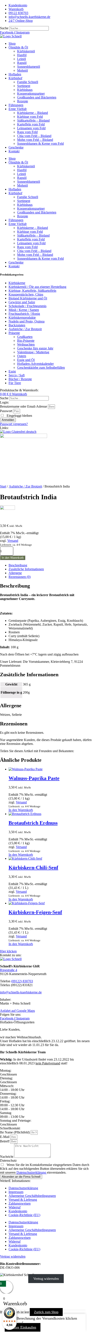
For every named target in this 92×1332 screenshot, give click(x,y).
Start (3, 486)
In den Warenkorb (13, 557)
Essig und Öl (26, 360)
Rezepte (22, 101)
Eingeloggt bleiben (19, 415)
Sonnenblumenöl (28, 66)
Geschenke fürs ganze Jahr (35, 348)
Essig (12, 371)
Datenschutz (8, 1160)
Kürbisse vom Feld (30, 116)
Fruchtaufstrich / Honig (24, 313)
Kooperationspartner (31, 93)
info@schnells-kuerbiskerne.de (21, 992)
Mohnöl (22, 70)
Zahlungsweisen (20, 1203)
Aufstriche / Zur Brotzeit (25, 329)
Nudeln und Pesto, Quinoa (27, 321)
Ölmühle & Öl (18, 47)
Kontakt (14, 151)
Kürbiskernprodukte (22, 317)
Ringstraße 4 (8, 970)
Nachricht (7, 1156)
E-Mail (5, 1137)
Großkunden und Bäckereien (36, 97)
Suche (4, 28)
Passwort (6, 411)
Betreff (5, 1141)
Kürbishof (15, 78)
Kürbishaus (25, 89)
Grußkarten (25, 337)
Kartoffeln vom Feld (31, 124)
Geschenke (16, 147)
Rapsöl (22, 63)
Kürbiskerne (17, 283)
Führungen (16, 105)
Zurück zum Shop (46, 1312)
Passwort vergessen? (14, 424)
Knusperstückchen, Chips (26, 294)
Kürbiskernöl (26, 51)
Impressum (16, 1192)
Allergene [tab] (15, 573)
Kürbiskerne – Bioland (32, 113)
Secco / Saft (17, 375)
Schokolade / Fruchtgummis (27, 306)
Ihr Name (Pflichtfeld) (15, 1132)
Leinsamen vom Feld (31, 128)
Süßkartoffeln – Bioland (33, 120)
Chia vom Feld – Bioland (34, 136)
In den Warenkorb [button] (21, 810)
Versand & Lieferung (23, 1199)
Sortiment (23, 86)
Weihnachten (26, 344)
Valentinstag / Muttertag (33, 352)
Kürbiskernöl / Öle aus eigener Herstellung (37, 287)
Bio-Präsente (25, 340)
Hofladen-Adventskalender (35, 363)
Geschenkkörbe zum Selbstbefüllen (41, 367)
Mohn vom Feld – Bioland (35, 139)
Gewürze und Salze (22, 302)
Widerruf (15, 1207)
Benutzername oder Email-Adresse (23, 406)
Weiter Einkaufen (22, 1327)
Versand (12, 540)
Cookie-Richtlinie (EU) (24, 1215)
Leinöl (21, 59)
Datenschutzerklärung (31, 1172)
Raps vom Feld (27, 132)
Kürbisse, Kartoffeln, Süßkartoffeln (32, 290)
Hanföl (22, 55)
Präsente (14, 333)
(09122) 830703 (22, 981)
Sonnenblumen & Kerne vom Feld (40, 143)
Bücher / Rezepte (20, 379)
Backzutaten (17, 325)
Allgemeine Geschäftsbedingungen (32, 1196)
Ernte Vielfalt (18, 109)
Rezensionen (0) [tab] (20, 577)
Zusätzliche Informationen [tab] (26, 569)
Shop (12, 43)
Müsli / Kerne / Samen (24, 310)
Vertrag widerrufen (46, 1278)
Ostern (21, 356)
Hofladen (15, 74)
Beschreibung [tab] (18, 565)
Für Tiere (15, 383)
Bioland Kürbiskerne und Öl (28, 298)
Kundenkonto (18, 1211)
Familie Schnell (27, 82)
